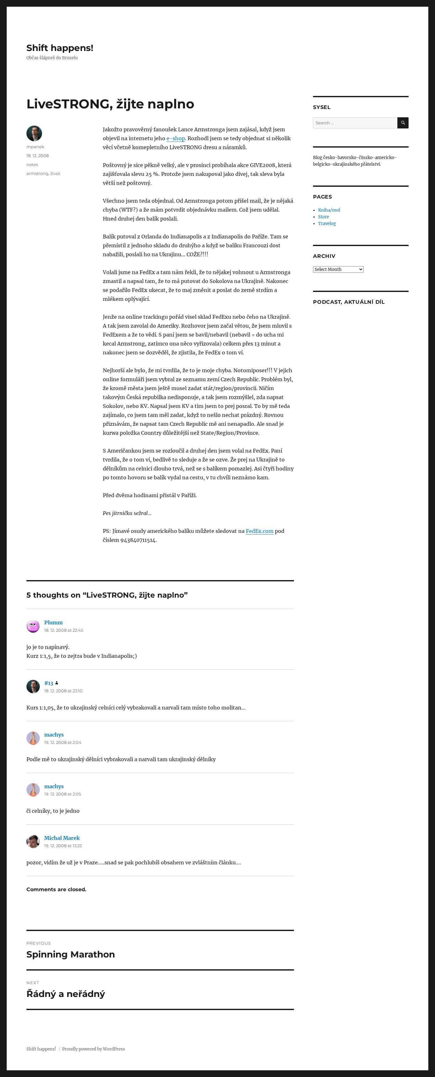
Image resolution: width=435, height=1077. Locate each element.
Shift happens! (59, 47)
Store (323, 217)
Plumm (53, 622)
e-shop (176, 138)
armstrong (37, 173)
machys (54, 734)
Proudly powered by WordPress (93, 1049)
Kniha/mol (329, 210)
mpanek (35, 146)
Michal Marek (62, 838)
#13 (48, 683)
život (55, 173)
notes (32, 164)
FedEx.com (260, 531)
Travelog (327, 223)
